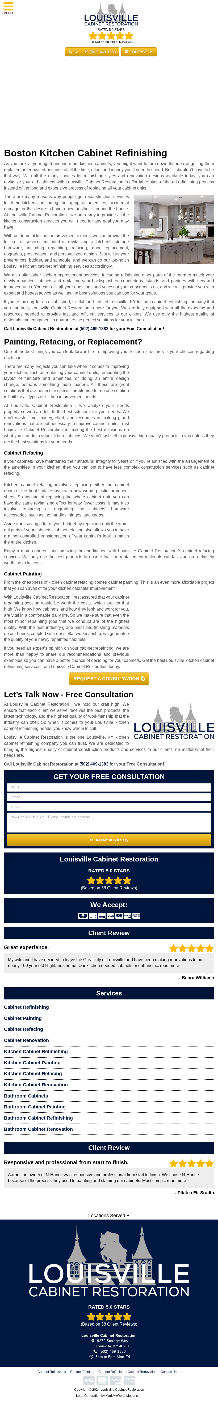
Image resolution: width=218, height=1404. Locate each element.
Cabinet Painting (23, 1018)
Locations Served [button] (107, 1215)
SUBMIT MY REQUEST (107, 840)
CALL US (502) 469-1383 (94, 52)
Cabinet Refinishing (26, 1007)
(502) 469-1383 (93, 328)
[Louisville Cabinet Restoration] (109, 1260)
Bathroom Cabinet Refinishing (38, 1118)
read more (169, 965)
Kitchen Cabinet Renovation (36, 1084)
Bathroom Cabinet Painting (35, 1106)
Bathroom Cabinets (26, 1096)
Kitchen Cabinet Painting (32, 1062)
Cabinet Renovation (26, 1040)
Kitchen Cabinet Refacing (33, 1073)
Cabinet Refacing (23, 1029)
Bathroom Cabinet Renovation (38, 1129)
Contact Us (140, 52)
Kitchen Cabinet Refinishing (36, 1051)
